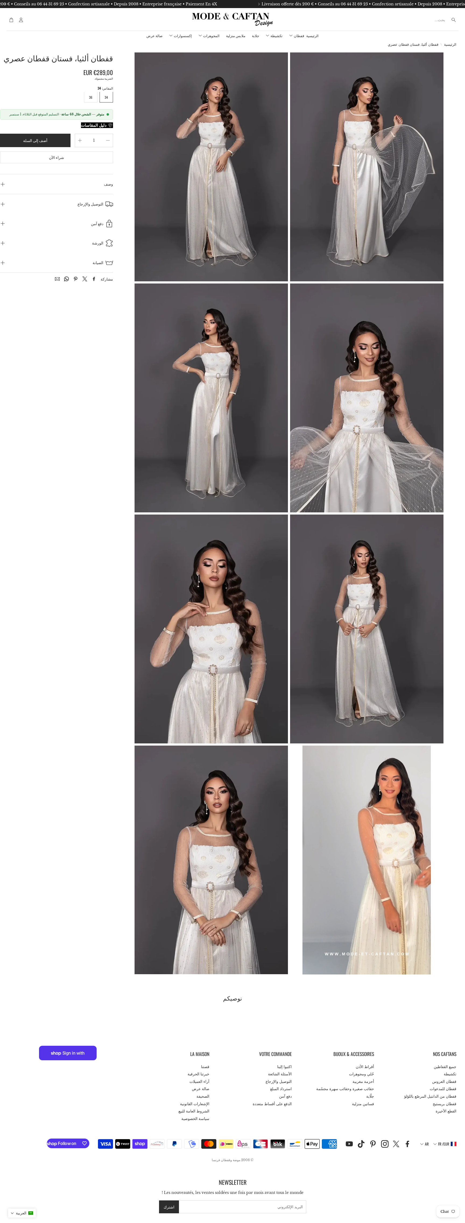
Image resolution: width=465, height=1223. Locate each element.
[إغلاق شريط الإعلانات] (5, 4)
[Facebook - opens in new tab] (407, 1144)
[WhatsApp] (66, 278)
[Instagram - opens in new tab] (385, 1144)
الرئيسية (450, 44)
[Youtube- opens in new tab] (349, 1144)
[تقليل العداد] (108, 140)
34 (106, 97)
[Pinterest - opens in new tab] (373, 1144)
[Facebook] (93, 278)
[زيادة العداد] (80, 140)
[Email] (57, 278)
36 (90, 97)
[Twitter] (84, 278)
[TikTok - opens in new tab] (361, 1144)
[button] (422, 19)
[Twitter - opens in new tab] (396, 1144)
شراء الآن (56, 157)
